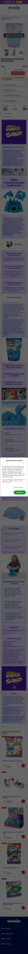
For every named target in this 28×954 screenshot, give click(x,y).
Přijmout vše (19, 492)
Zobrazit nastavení (18, 487)
